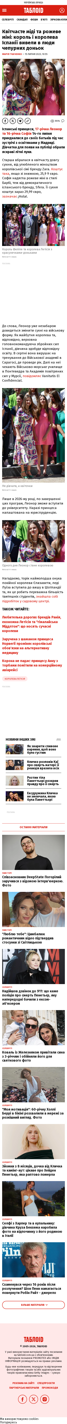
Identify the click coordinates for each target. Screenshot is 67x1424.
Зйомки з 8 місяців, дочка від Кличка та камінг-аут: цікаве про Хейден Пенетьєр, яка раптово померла (32, 1170)
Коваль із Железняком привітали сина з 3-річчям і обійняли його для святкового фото (33, 1056)
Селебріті (8, 19)
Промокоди (50, 1387)
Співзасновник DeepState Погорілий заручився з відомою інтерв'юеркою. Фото (32, 881)
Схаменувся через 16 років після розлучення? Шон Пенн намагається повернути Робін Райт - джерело (31, 1288)
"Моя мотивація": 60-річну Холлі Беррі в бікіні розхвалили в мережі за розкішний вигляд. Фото (33, 1113)
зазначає (9, 196)
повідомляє (32, 376)
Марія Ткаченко (12, 54)
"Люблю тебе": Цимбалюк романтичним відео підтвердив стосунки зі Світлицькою (28, 938)
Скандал (22, 19)
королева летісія (15, 678)
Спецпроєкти (46, 1383)
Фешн (34, 19)
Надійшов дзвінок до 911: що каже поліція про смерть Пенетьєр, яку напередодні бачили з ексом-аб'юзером (30, 997)
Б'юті (44, 19)
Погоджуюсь (8, 1422)
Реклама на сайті (23, 1383)
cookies (34, 1419)
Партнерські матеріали (24, 1387)
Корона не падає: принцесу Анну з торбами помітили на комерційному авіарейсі (32, 665)
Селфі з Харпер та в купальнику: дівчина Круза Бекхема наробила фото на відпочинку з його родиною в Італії (32, 1229)
